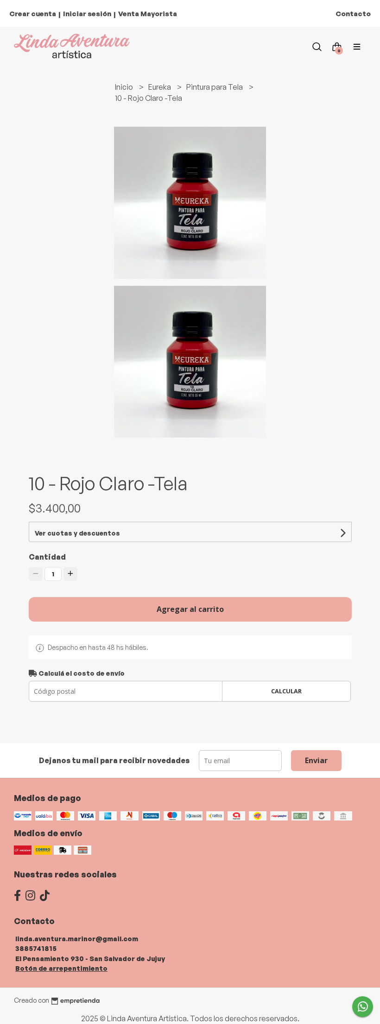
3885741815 (36, 948)
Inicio (124, 87)
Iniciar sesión (87, 13)
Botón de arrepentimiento (61, 968)
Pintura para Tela (215, 87)
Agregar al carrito (190, 609)
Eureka (160, 87)
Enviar (316, 760)
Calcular (286, 691)
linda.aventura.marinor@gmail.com (76, 938)
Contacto (353, 13)
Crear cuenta (32, 13)
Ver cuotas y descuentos (77, 533)
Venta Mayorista (147, 13)
